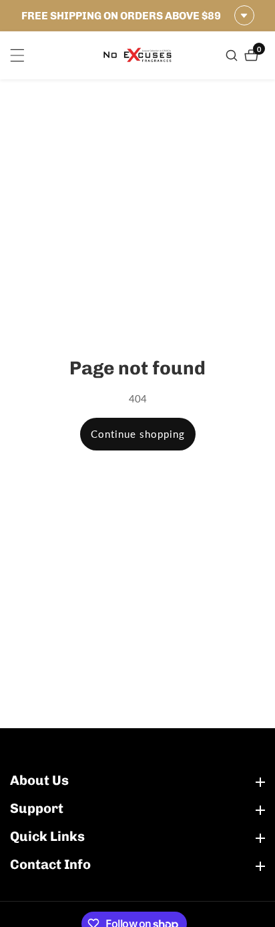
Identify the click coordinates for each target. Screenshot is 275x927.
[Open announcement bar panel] (244, 15)
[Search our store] (233, 55)
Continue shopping (138, 434)
